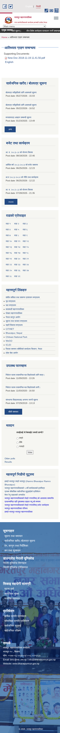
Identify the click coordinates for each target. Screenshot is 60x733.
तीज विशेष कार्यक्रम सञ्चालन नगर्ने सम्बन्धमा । (40, 31)
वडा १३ (9, 247)
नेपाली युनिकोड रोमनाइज (14, 563)
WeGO (9, 341)
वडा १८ (26, 253)
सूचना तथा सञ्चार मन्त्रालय (16, 321)
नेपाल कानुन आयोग (13, 317)
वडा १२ (26, 241)
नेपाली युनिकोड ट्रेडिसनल (15, 567)
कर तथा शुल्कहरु (12, 550)
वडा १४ (17, 247)
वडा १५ (26, 247)
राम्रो (21, 438)
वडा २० (17, 258)
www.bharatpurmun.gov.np (25, 663)
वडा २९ (17, 276)
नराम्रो (21, 446)
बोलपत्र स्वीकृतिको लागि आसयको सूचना (21, 92)
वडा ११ (17, 241)
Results (8, 462)
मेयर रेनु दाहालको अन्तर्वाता (15, 495)
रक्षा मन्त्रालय (11, 305)
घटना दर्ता (9, 588)
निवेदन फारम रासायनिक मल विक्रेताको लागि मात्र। (25, 375)
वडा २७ (26, 270)
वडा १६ (9, 253)
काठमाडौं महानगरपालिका (15, 309)
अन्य (10, 129)
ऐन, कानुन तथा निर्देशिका (16, 545)
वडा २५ (9, 270)
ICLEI (8, 345)
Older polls (10, 458)
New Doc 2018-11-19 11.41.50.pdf (26, 58)
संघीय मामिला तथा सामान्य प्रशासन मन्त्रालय (23, 297)
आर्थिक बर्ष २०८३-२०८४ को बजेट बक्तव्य (22, 164)
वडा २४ (26, 264)
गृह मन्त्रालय (10, 301)
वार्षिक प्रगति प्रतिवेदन (15, 616)
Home (4, 37)
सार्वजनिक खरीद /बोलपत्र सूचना (19, 540)
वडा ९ (25, 235)
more (11, 202)
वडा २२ (9, 264)
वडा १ (8, 223)
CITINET (10, 329)
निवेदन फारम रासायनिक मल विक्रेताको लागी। (23, 387)
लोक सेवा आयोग (12, 353)
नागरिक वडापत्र (12, 598)
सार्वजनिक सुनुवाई (12, 625)
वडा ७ (8, 235)
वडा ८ (16, 235)
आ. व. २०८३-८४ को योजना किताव (19, 152)
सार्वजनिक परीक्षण (12, 630)
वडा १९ (9, 258)
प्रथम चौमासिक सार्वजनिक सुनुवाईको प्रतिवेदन (22, 491)
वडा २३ (17, 264)
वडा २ (16, 223)
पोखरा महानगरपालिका (14, 313)
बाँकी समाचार (13, 411)
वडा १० (9, 241)
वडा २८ (9, 276)
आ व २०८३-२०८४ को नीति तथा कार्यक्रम (22, 177)
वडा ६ (25, 229)
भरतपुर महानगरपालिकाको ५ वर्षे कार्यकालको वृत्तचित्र (25, 488)
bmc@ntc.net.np (18, 659)
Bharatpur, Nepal (14, 333)
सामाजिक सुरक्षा (11, 593)
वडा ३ (25, 223)
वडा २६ (17, 270)
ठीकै (20, 442)
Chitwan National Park (16, 337)
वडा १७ (17, 253)
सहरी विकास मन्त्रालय (14, 325)
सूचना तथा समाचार (13, 536)
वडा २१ (26, 258)
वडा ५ (16, 229)
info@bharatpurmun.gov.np (42, 659)
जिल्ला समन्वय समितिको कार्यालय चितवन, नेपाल (24, 349)
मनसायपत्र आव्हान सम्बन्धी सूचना (18, 117)
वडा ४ (8, 229)
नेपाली (38, 6)
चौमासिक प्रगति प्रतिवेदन (16, 620)
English (29, 6)
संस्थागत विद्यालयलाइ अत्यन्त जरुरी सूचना (22, 399)
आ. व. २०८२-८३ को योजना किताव (19, 189)
